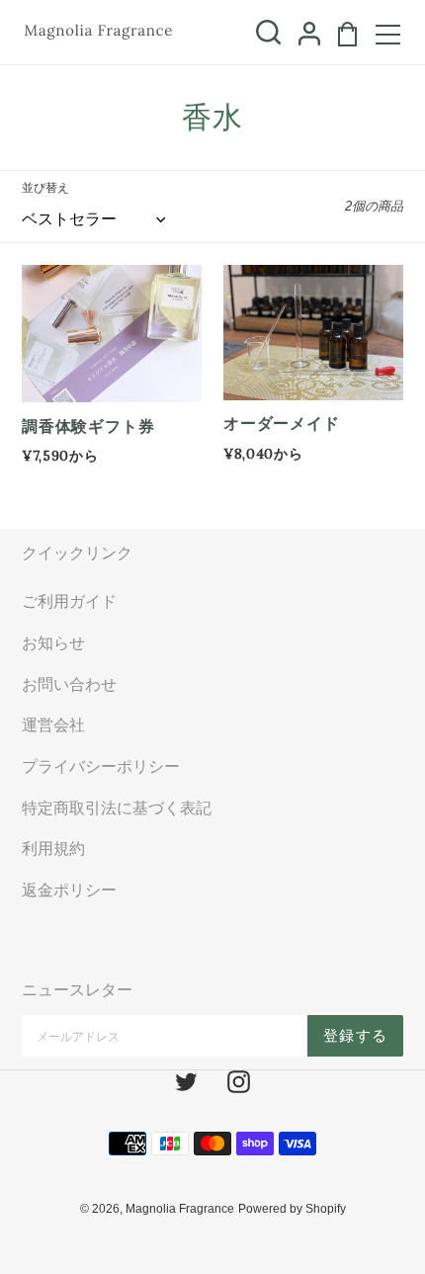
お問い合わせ (69, 684)
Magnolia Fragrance (180, 1209)
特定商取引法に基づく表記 (117, 807)
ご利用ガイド (69, 601)
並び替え (45, 188)
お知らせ (53, 642)
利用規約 (53, 848)
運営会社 (53, 724)
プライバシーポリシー (101, 766)
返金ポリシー (69, 889)
